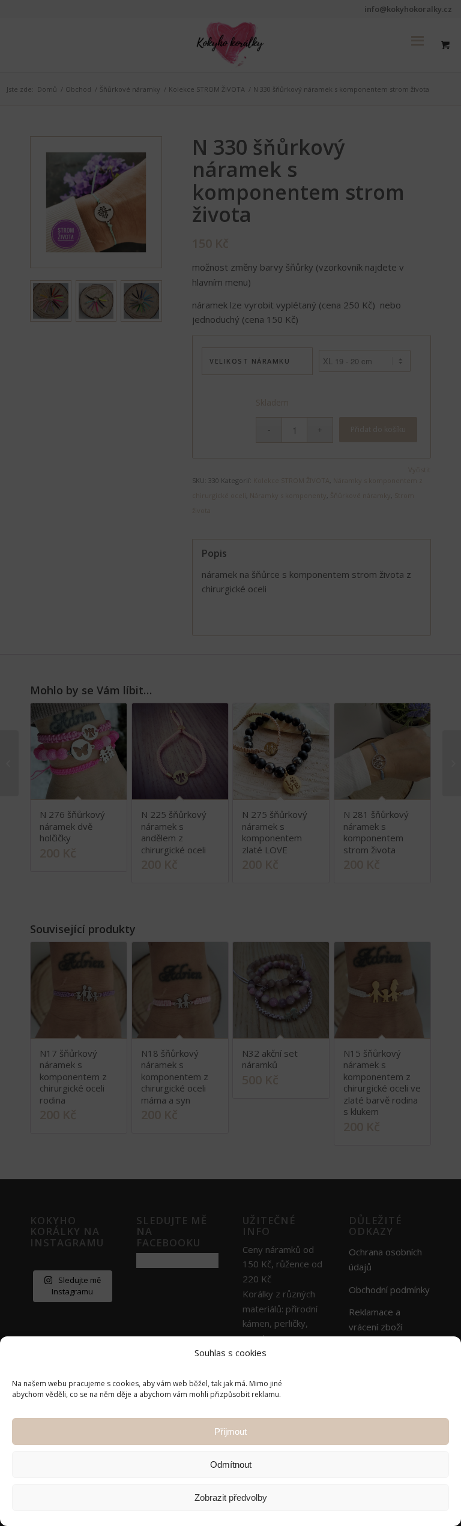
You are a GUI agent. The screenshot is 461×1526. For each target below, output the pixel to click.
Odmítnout (231, 1464)
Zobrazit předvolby (230, 1497)
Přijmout (230, 1431)
